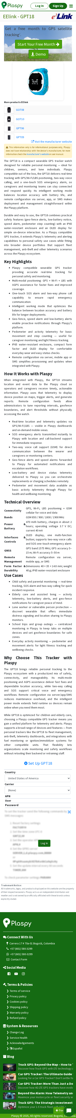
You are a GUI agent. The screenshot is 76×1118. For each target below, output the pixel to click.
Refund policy (18, 1018)
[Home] (12, 5)
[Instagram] (23, 974)
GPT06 (20, 128)
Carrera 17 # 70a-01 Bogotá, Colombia (32, 943)
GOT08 (20, 110)
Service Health (18, 1038)
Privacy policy (18, 996)
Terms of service (20, 991)
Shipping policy (19, 1007)
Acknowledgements (22, 1043)
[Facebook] (9, 974)
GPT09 (20, 137)
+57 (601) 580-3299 (21, 948)
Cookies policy (19, 1001)
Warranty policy (19, 1012)
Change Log (17, 1032)
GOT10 (20, 119)
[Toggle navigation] (71, 6)
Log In (44, 843)
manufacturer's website (38, 154)
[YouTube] (16, 974)
